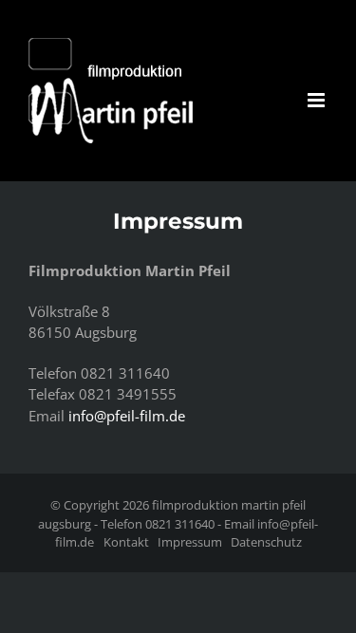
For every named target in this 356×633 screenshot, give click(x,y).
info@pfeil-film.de (126, 415)
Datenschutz (266, 541)
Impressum (190, 541)
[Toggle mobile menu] (318, 100)
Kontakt (126, 541)
